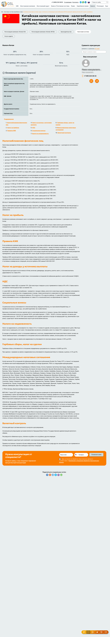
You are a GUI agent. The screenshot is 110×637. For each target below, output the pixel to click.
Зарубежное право (83, 6)
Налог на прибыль (13, 127)
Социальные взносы (38, 130)
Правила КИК (11, 130)
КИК (17, 6)
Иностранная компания (27, 6)
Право (73, 6)
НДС (33, 127)
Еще (106, 6)
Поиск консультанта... (91, 70)
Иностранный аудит (43, 6)
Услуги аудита (9, 36)
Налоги (92, 6)
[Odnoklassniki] (50, 475)
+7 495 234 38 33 (90, 76)
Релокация (100, 6)
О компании (68, 2)
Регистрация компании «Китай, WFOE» (43, 32)
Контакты (75, 2)
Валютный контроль (64, 132)
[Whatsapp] (61, 475)
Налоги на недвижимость (40, 133)
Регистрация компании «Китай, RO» (15, 32)
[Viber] (58, 475)
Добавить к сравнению (91, 48)
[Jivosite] (83, 632)
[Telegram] (53, 475)
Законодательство (66, 32)
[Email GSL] (106, 632)
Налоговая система (83, 32)
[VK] (47, 475)
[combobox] (76, 455)
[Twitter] (56, 475)
